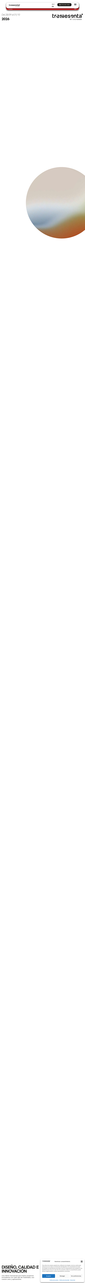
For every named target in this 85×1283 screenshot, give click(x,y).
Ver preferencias (76, 1276)
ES (53, 6)
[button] (82, 1261)
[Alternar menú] (75, 4)
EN (53, 4)
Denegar (62, 1276)
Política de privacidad (64, 1280)
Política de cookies (54, 1280)
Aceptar (48, 1276)
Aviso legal (72, 1280)
